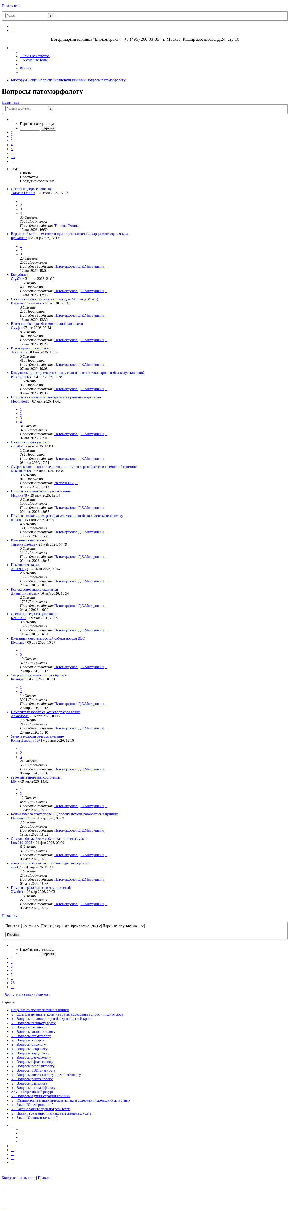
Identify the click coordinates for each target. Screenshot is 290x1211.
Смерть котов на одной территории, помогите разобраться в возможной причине (74, 467)
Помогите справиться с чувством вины (41, 491)
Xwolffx (17, 892)
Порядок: (110, 926)
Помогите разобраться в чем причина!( (41, 888)
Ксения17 (18, 618)
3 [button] (12, 141)
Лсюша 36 (19, 352)
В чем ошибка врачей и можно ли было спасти (47, 324)
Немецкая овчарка (25, 565)
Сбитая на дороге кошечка (31, 189)
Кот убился (19, 275)
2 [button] (12, 136)
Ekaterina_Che (21, 818)
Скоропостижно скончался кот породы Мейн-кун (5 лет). (55, 299)
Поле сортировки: (55, 926)
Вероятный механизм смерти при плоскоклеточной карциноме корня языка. (70, 234)
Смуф (15, 328)
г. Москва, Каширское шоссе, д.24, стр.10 (201, 39)
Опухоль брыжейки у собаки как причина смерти (49, 838)
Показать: (13, 926)
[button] (12, 119)
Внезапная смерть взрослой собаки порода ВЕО (48, 638)
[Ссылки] (12, 48)
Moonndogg (20, 401)
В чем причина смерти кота (32, 348)
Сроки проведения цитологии (34, 614)
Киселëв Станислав (26, 303)
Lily (14, 781)
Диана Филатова (24, 593)
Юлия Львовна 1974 (26, 740)
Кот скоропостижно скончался (34, 589)
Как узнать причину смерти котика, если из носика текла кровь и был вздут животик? (78, 373)
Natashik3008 (21, 471)
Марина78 (19, 495)
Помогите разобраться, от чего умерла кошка (45, 712)
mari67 (16, 867)
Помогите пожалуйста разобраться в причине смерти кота (56, 397)
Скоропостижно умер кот (30, 442)
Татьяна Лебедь (23, 544)
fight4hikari (19, 238)
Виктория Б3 (21, 377)
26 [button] (12, 157)
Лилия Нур (19, 569)
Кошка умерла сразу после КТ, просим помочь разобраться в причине (64, 814)
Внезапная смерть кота (28, 540)
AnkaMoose (20, 716)
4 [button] (12, 145)
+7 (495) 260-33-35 (141, 39)
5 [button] (12, 149)
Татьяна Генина (23, 193)
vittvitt (15, 446)
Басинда (17, 679)
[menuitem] (12, 26)
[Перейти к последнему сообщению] (81, 225)
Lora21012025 (21, 843)
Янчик (16, 520)
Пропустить (11, 5)
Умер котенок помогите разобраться (39, 675)
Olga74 (16, 279)
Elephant (17, 642)
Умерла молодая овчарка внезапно (37, 736)
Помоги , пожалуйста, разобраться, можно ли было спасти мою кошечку (67, 516)
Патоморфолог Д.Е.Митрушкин (79, 266)
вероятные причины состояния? (35, 777)
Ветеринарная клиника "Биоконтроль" (86, 39)
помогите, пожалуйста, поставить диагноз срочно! (50, 863)
